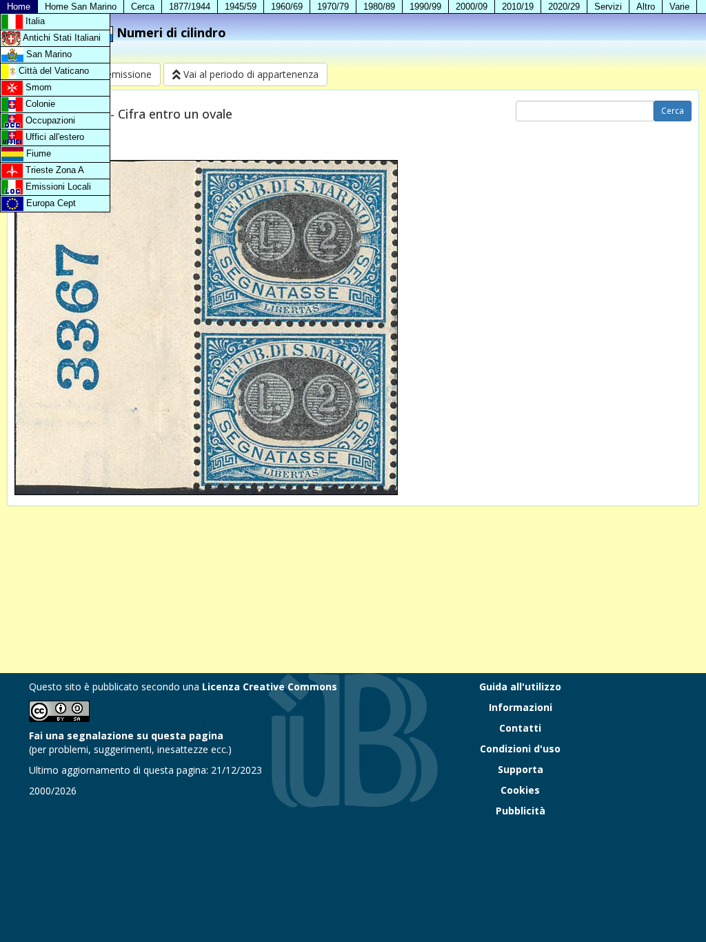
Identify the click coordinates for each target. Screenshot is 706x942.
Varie (679, 6)
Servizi (608, 6)
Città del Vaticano (52, 71)
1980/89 (379, 6)
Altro (645, 6)
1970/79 (333, 6)
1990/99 (425, 6)
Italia (34, 21)
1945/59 (240, 6)
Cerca (142, 6)
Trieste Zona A (53, 170)
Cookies (520, 789)
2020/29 (564, 6)
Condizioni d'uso (520, 748)
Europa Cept (49, 203)
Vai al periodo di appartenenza (250, 74)
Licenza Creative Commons (269, 686)
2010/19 (518, 6)
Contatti (520, 727)
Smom (37, 87)
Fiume (37, 153)
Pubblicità (520, 810)
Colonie (39, 104)
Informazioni (520, 707)
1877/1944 (189, 6)
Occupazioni (49, 120)
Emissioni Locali (57, 186)
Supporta (520, 769)
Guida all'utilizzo (520, 686)
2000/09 (471, 6)
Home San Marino (81, 6)
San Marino (47, 54)
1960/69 (287, 6)
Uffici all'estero (53, 137)
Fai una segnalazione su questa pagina (126, 735)
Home (18, 6)
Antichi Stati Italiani (61, 37)
